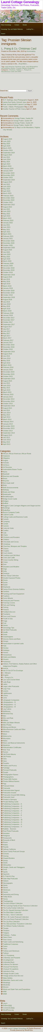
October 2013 (8, 431)
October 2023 (8, 177)
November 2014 (8, 401)
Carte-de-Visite (8, 528)
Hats (4, 646)
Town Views (7, 940)
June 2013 (6, 440)
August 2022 (7, 207)
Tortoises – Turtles (9, 935)
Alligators (6, 458)
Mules (5, 741)
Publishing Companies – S (12, 824)
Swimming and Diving (11, 894)
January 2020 (8, 266)
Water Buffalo (7, 978)
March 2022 (7, 218)
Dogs (5, 569)
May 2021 (6, 229)
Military (5, 720)
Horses (5, 652)
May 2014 (6, 415)
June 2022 (6, 211)
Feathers (6, 596)
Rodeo (5, 845)
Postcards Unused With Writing (14, 795)
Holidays (19, 70)
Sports (5, 872)
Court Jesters (7, 553)
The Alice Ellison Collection (13, 903)
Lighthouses (7, 693)
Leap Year (6, 689)
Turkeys (6, 953)
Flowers (6, 610)
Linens (5, 695)
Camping (6, 521)
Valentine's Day (8, 971)
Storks (5, 885)
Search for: (4, 90)
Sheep (5, 860)
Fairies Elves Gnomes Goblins (14, 589)
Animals (6, 463)
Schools (6, 854)
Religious (6, 835)
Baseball (6, 474)
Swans (5, 892)
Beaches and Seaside (11, 476)
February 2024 (8, 168)
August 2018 (7, 299)
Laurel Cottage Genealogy (17, 1028)
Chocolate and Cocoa (10, 542)
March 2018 (7, 311)
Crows (5, 562)
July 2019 (6, 279)
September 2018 (9, 297)
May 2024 (6, 162)
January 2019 (8, 288)
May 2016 (6, 360)
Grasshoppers (8, 637)
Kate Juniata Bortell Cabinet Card (15, 104)
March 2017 (7, 338)
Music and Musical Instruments (14, 743)
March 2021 (7, 234)
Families (6, 591)
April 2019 (6, 284)
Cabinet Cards (8, 514)
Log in (5, 1003)
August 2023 (7, 182)
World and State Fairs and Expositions (16, 989)
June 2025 (6, 141)
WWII (5, 994)
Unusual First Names (10, 967)
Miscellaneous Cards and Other (11, 71)
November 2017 (8, 320)
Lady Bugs (7, 682)
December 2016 (8, 345)
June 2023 (6, 186)
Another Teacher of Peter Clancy (14, 109)
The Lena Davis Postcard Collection (16, 919)
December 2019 (8, 268)
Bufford (5, 503)
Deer (4, 564)
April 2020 (6, 259)
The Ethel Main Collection (12, 912)
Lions (5, 698)
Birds (5, 485)
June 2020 (6, 254)
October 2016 (8, 349)
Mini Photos (7, 725)
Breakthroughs (8, 496)
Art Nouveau (7, 467)
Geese (5, 625)
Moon (5, 734)
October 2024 (8, 150)
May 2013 (6, 442)
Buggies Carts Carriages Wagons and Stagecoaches (21, 506)
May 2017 (6, 333)
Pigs (4, 784)
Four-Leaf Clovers (9, 616)
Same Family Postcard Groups (14, 851)
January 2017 (8, 342)
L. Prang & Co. (27, 70)
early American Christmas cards (15, 66)
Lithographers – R (9, 707)
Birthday (6, 490)
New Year (6, 750)
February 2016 (8, 367)
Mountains (6, 738)
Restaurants (7, 838)
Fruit (4, 623)
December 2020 (8, 241)
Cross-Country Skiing (10, 560)
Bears (5, 478)
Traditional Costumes (10, 944)
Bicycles (6, 481)
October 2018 (8, 295)
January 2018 (8, 315)
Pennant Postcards (9, 770)
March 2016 (7, 365)
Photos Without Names (11, 781)
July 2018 (6, 302)
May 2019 (6, 281)
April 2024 (6, 164)
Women (5, 987)
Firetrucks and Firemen (11, 600)
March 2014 (7, 419)
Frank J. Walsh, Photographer (13, 107)
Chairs (5, 535)
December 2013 (8, 426)
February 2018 (8, 313)
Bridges (5, 501)
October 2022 (8, 202)
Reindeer (6, 833)
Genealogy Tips (8, 628)
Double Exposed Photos (11, 578)
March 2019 (7, 286)
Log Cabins (7, 709)
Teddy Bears (7, 897)
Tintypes (6, 933)
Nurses (5, 752)
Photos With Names (10, 779)
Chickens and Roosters (11, 537)
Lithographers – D (9, 702)
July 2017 (6, 329)
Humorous (6, 661)
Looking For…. (30, 29)
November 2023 (8, 175)
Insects (5, 668)
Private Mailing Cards (10, 802)
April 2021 (6, 232)
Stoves (5, 887)
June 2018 (6, 304)
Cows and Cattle (9, 557)
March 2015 (7, 392)
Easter (5, 585)
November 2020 (8, 243)
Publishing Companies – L (12, 817)
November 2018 (8, 293)
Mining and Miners (9, 727)
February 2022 (8, 220)
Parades (6, 763)
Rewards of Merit (9, 840)
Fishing (5, 607)
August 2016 (7, 354)
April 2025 (6, 146)
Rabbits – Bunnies (9, 829)
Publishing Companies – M (12, 820)
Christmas (12, 70)
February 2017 (8, 340)
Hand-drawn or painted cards (13, 643)
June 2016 (6, 358)
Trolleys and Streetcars (11, 951)
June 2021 (6, 227)
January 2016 (8, 370)
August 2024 (7, 155)
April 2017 (6, 336)
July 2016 (6, 356)
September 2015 (9, 379)
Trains (5, 946)
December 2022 (8, 198)
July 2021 (6, 225)
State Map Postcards (10, 878)
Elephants (6, 587)
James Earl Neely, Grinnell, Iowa (14, 102)
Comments (8, 1008)
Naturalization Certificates (12, 747)
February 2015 (8, 394)
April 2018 (6, 308)
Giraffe (5, 632)
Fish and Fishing (9, 605)
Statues (5, 881)
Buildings (6, 508)
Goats (5, 634)
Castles (5, 530)
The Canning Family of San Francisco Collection (20, 906)
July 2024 (6, 157)
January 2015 (8, 397)
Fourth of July (8, 619)
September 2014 (9, 406)
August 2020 (7, 250)
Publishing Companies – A (12, 804)
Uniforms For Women (10, 964)
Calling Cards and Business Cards (15, 517)
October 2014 (8, 403)
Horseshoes (7, 655)
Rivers (5, 842)
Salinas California (9, 849)
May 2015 (6, 388)
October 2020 (8, 245)
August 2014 (7, 408)
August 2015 (7, 381)
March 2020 (7, 261)
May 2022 (6, 214)
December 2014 (8, 399)
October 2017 (8, 322)
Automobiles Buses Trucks (12, 469)
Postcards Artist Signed (11, 790)
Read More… (23, 64)
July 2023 (6, 184)
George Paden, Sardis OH (23, 118)
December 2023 (8, 173)
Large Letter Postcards (11, 686)
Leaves (5, 691)
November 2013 (8, 428)
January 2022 (8, 223)
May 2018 (6, 306)
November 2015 (8, 374)
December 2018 (8, 290)
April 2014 (6, 417)
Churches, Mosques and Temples (15, 546)
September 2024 (9, 153)
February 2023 (8, 196)
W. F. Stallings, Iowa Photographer (15, 100)
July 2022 (6, 209)
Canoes (6, 526)
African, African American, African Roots (17, 453)
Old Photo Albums (9, 754)
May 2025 (6, 143)
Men (4, 716)
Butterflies (6, 510)
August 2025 (7, 139)
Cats (4, 533)
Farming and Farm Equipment (13, 594)
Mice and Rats (8, 718)
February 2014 (8, 421)
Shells (5, 863)
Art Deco (6, 465)
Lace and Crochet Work (11, 680)
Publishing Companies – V (12, 827)
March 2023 (7, 193)
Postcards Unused (9, 793)
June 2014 (6, 413)
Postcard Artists (8, 786)
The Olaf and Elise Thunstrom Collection (17, 924)
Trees (5, 948)
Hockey (5, 648)
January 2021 (8, 238)
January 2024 (8, 171)
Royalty (5, 847)
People (5, 772)
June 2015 (6, 385)
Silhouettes (7, 865)
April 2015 (6, 390)
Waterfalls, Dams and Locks (13, 980)
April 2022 (6, 216)
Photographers (8, 777)
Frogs (5, 621)
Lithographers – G (9, 704)
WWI (4, 991)
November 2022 (8, 200)
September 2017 (9, 324)
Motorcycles (7, 736)
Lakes (5, 684)
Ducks (5, 582)
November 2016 (8, 347)
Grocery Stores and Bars (11, 639)
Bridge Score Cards (10, 499)
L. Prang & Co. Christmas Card (18, 48)
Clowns (5, 548)
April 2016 (6, 363)
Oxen (5, 761)
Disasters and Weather (11, 567)
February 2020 (8, 263)
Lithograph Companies (11, 700)
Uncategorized (8, 960)
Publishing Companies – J (12, 813)
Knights (5, 675)
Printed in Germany (10, 799)
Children (6, 539)
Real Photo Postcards (10, 831)
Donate (25, 25)
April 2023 (6, 191)
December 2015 (8, 372)
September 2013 (9, 433)
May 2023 (6, 189)
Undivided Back (8, 962)
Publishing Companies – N (12, 822)
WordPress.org (8, 1010)
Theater (5, 928)
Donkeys (6, 573)
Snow (5, 869)
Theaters (6, 930)
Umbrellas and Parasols (11, 958)
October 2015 (8, 376)
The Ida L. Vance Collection (13, 915)
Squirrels (6, 874)
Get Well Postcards (10, 630)
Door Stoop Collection (11, 576)
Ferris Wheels (8, 598)
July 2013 (6, 437)
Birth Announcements (10, 487)
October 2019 (8, 272)
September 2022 (9, 204)
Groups (5, 641)
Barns (5, 472)
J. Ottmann (7, 673)
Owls (5, 759)
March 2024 (7, 166)
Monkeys (6, 731)
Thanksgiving (8, 901)
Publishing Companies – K (12, 815)
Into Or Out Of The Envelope (13, 670)
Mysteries (6, 745)
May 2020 (6, 257)
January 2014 (8, 424)
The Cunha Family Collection (13, 908)
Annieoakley (31, 51)
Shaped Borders (9, 858)
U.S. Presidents (8, 955)
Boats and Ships (9, 492)
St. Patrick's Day (9, 876)
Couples (6, 551)
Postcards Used (8, 797)
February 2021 (8, 236)
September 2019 (9, 275)
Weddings (6, 982)
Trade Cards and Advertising (13, 942)
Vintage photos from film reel (13, 976)
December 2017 (8, 318)
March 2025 (7, 148)
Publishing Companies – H (12, 811)
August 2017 (7, 327)
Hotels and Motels (9, 657)
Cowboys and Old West (11, 555)
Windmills (6, 985)
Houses (5, 659)
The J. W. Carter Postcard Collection (16, 917)
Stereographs (8, 883)
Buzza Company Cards (11, 512)
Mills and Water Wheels (11, 723)
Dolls (5, 571)
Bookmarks (7, 494)
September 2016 (9, 351)
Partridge (6, 768)
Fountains (6, 614)
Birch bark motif (8, 483)
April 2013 (6, 444)
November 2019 (8, 270)
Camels (5, 519)
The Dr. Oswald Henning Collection (15, 910)
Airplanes (6, 456)
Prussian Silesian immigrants (25, 68)
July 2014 (6, 410)
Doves (5, 580)
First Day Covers (9, 603)
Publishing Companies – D (12, 806)
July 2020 (6, 252)
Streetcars (6, 890)
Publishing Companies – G (12, 808)
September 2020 (9, 247)
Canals (5, 524)
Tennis (5, 899)
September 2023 (9, 180)
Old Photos (7, 756)
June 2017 (6, 331)
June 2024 (6, 159)
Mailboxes (6, 711)
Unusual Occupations (10, 969)
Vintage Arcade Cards (11, 973)
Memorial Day (8, 713)
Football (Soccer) (9, 612)
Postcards (6, 788)
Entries (7, 1005)
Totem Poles (7, 937)
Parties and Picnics (10, 765)
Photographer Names (10, 774)
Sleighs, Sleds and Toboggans (14, 867)
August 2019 (7, 277)
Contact (17, 25)
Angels (5, 460)
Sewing (5, 856)
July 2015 (6, 383)
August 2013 (7, 435)
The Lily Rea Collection (11, 921)
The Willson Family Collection (13, 926)
